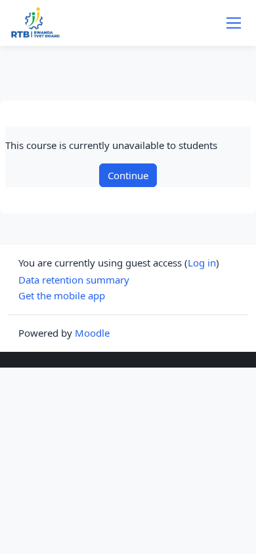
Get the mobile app (61, 295)
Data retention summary (73, 279)
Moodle (92, 332)
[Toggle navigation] (233, 23)
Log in (202, 262)
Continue (128, 175)
